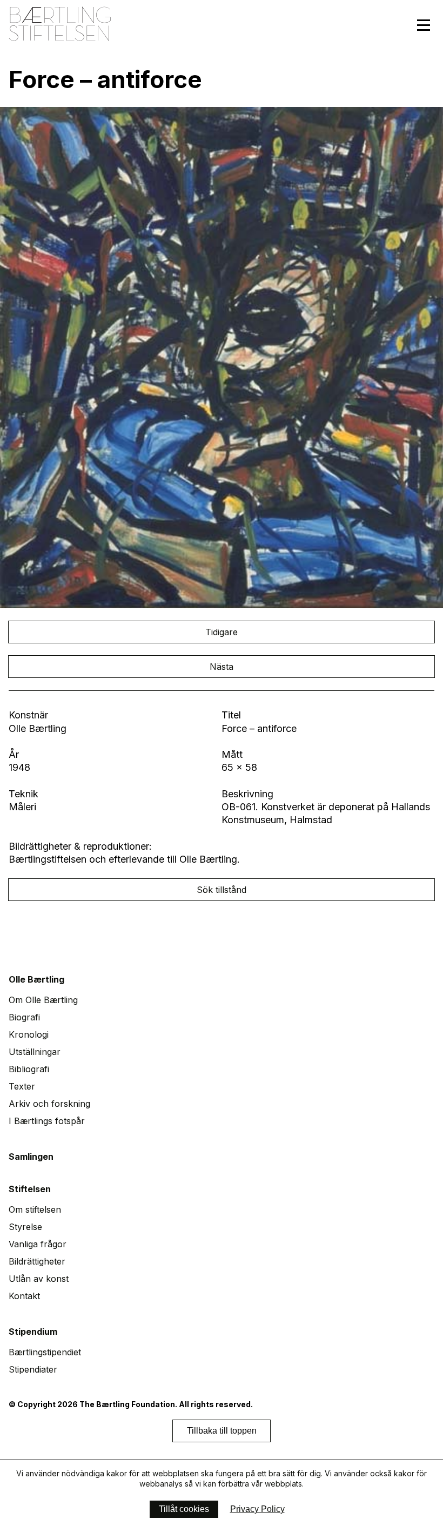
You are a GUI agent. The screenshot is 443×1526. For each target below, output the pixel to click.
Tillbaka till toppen (222, 1430)
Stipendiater (33, 1369)
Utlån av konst (39, 1278)
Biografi (24, 1017)
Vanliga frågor (37, 1244)
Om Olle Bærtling (43, 999)
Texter (22, 1086)
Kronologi (29, 1034)
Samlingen (31, 1156)
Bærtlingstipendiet (45, 1352)
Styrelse (25, 1226)
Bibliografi (29, 1069)
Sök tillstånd (221, 889)
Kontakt (24, 1295)
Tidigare (221, 632)
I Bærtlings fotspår (47, 1120)
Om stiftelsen (35, 1209)
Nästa (221, 666)
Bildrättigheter (37, 1261)
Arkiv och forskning (49, 1103)
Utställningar (35, 1051)
